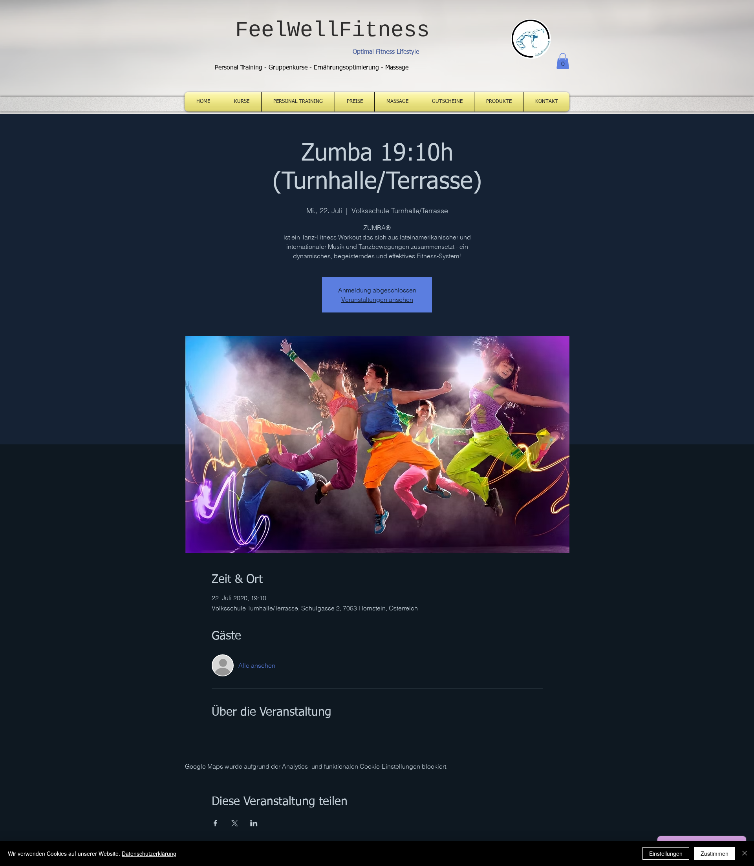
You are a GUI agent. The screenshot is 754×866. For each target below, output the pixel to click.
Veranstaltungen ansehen (377, 299)
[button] (562, 61)
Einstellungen (666, 853)
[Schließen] (744, 853)
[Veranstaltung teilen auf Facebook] (215, 823)
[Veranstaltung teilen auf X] (234, 823)
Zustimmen (714, 853)
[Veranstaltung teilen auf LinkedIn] (254, 823)
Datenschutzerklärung (149, 853)
